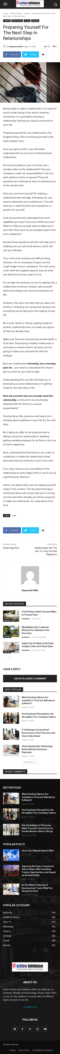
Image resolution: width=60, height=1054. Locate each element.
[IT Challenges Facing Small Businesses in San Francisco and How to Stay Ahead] (11, 734)
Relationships (16, 13)
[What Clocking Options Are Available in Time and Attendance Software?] (11, 701)
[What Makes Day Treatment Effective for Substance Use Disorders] (11, 631)
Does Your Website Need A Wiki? (38, 850)
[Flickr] (30, 1029)
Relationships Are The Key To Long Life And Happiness (46, 551)
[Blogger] (15, 1029)
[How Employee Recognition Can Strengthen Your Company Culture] (11, 718)
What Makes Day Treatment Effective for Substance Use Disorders (35, 630)
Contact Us (30, 1007)
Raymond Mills (16, 46)
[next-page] (10, 658)
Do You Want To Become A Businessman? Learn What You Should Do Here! (37, 888)
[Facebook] (22, 1029)
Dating (27, 13)
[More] (43, 54)
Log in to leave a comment (30, 678)
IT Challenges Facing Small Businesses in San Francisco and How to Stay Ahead (38, 733)
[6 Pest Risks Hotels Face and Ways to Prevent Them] (11, 616)
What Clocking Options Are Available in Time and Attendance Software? (38, 700)
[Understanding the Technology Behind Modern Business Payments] (11, 750)
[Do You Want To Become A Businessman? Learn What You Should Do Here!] (11, 889)
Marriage (35, 21)
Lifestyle (7, 21)
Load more (29, 762)
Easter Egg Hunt (11, 547)
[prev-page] (5, 658)
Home (5, 13)
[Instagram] (38, 1029)
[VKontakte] (45, 1029)
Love (14, 515)
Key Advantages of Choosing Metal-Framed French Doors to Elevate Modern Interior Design (37, 828)
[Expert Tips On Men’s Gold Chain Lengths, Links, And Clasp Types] (11, 647)
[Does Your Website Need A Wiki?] (11, 855)
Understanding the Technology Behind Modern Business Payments (37, 749)
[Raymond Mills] (5, 46)
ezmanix (26, 618)
